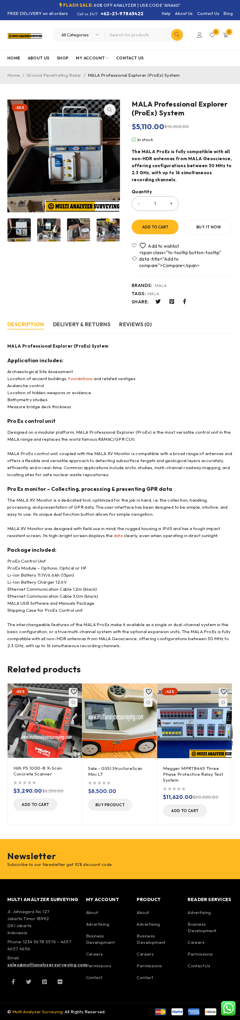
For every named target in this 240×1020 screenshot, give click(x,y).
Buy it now (208, 227)
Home (13, 75)
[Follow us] (29, 981)
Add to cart (155, 227)
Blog (228, 13)
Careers (94, 954)
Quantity (142, 191)
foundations (80, 378)
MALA (161, 285)
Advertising (97, 924)
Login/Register (199, 34)
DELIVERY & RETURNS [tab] (81, 324)
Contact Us (208, 13)
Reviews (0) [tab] (135, 324)
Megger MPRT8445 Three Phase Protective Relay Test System (193, 774)
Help (166, 13)
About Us (184, 13)
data (118, 535)
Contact (94, 977)
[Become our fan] (13, 981)
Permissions (98, 965)
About (92, 912)
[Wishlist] (156, 245)
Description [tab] (25, 324)
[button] (110, 110)
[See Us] (44, 981)
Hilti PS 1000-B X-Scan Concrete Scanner (37, 771)
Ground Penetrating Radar (54, 75)
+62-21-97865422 (122, 13)
